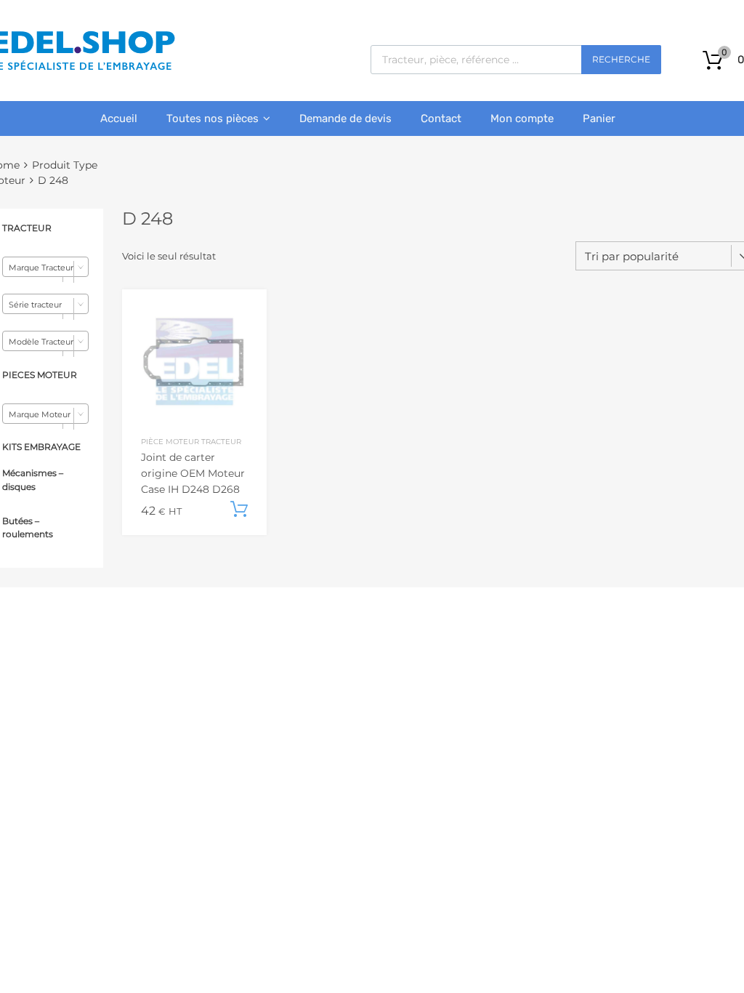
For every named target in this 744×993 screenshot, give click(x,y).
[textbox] (45, 267)
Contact (441, 118)
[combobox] (45, 267)
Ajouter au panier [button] (239, 509)
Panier (599, 118)
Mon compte (522, 118)
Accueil (118, 118)
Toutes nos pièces (212, 118)
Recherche (621, 59)
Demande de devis (345, 118)
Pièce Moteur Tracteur (191, 441)
